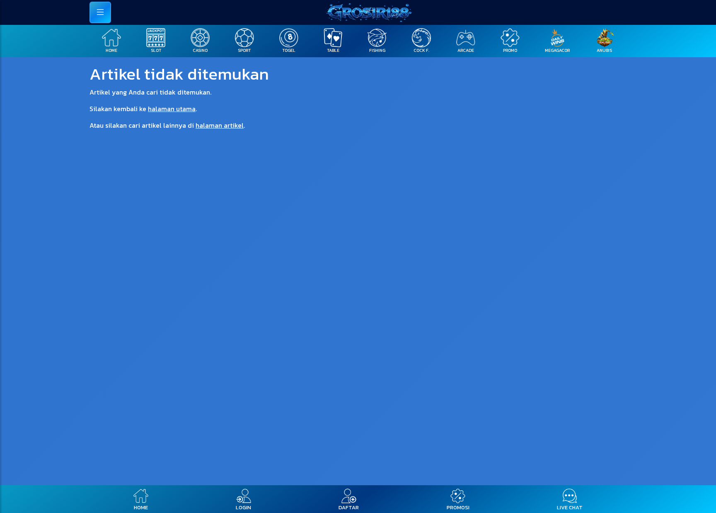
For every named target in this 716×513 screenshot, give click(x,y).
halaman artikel (220, 125)
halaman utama (172, 109)
